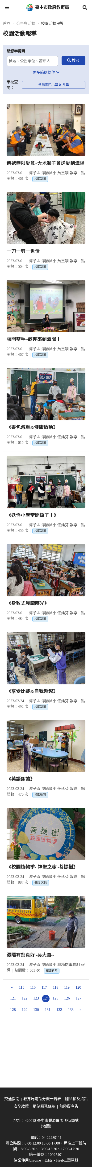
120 (78, 987)
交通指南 (11, 1099)
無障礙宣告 (68, 1106)
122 (24, 998)
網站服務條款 (44, 1106)
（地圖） (46, 1126)
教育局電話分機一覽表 (42, 1099)
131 (47, 1010)
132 (59, 1010)
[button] (7, 7)
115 (21, 987)
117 (44, 987)
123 (36, 998)
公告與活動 (25, 24)
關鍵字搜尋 (16, 51)
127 (78, 998)
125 (55, 998)
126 (67, 998)
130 (36, 1010)
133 (71, 1010)
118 (55, 987)
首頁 (6, 24)
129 (24, 1010)
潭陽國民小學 (48, 85)
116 (33, 987)
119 (67, 987)
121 (13, 998)
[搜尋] (73, 60)
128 (13, 1010)
